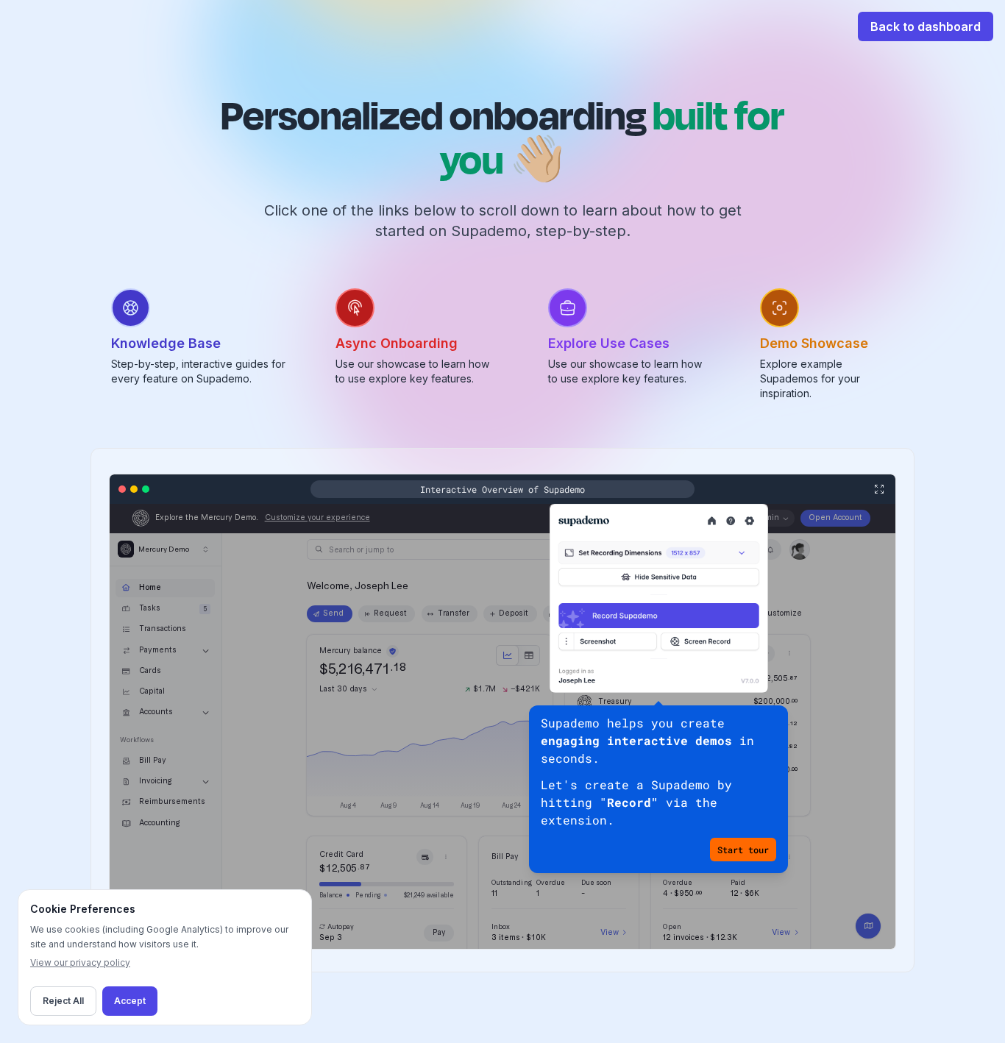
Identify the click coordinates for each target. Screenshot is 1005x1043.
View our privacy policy (80, 962)
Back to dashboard (925, 26)
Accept (130, 1000)
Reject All (63, 1000)
